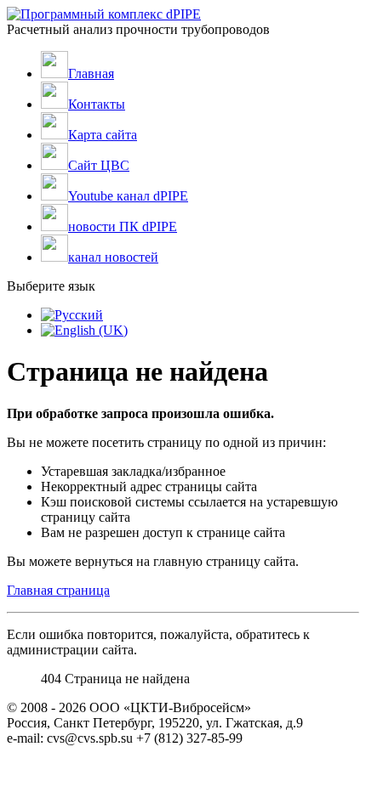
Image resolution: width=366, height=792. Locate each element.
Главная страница (58, 590)
